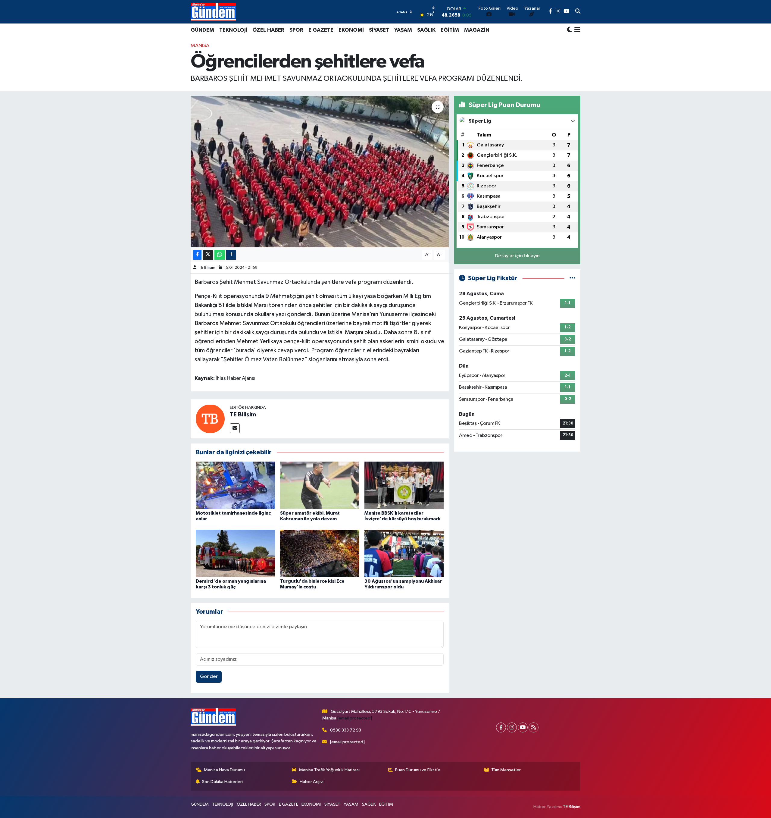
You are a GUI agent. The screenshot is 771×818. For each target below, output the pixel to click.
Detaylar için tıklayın (517, 256)
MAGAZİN (476, 30)
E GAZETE (320, 30)
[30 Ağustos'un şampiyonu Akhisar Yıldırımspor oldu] (404, 553)
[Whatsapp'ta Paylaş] (219, 255)
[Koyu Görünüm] (569, 30)
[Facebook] (501, 727)
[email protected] (354, 718)
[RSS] (533, 727)
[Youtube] (523, 727)
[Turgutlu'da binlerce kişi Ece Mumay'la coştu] (319, 553)
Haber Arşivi (311, 781)
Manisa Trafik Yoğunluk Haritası (329, 770)
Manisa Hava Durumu (224, 770)
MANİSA (200, 45)
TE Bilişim (207, 268)
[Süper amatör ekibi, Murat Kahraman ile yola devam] (319, 485)
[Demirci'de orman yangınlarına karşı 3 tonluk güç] (235, 553)
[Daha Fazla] (231, 255)
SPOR (296, 30)
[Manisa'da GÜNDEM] (213, 11)
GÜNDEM (202, 30)
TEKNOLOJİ (233, 30)
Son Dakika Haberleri (222, 781)
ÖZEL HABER (268, 30)
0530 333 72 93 (345, 730)
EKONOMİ (351, 30)
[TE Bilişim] (210, 418)
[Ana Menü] (576, 30)
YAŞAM (403, 30)
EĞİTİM (450, 30)
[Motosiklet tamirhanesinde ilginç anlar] (235, 485)
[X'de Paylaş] (208, 255)
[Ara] (577, 12)
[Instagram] (512, 727)
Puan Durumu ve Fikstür (417, 770)
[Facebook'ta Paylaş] (197, 255)
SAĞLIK (426, 30)
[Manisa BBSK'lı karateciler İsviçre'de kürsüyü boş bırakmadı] (404, 485)
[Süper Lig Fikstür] (572, 278)
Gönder (209, 676)
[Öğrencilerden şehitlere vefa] (320, 171)
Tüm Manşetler (506, 770)
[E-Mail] (235, 428)
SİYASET (379, 30)
